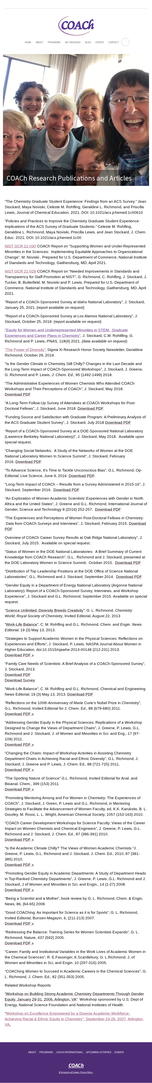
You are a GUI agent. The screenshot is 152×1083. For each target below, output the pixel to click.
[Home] (76, 25)
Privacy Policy (86, 1072)
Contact (113, 42)
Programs (54, 42)
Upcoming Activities (98, 1052)
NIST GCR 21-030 (20, 246)
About (39, 42)
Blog (88, 42)
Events (100, 42)
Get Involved (73, 42)
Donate (119, 1052)
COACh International (69, 1052)
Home (28, 42)
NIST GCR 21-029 (20, 271)
